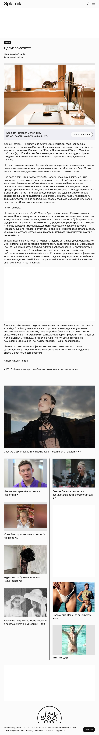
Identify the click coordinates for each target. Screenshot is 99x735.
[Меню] (93, 3)
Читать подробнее (56, 730)
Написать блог (81, 134)
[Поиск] (88, 3)
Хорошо (89, 729)
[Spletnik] (12, 4)
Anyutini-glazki (20, 360)
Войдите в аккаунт (21, 369)
